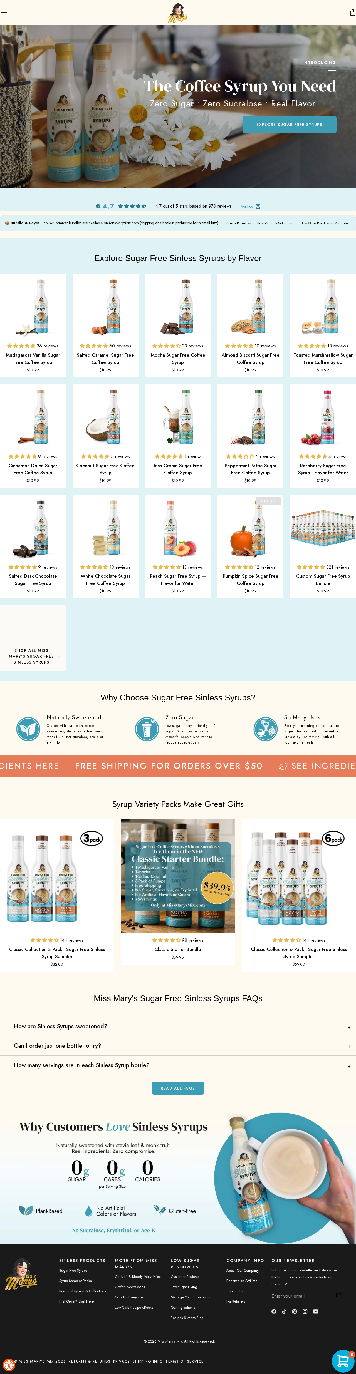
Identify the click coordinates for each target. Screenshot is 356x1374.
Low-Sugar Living (184, 1286)
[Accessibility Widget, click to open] (9, 1365)
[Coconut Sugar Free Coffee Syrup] (106, 417)
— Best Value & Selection (259, 223)
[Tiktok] (284, 1311)
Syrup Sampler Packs (75, 1280)
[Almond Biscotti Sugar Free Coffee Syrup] (250, 306)
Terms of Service (184, 1361)
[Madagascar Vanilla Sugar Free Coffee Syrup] (33, 306)
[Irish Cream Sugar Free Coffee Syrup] (178, 417)
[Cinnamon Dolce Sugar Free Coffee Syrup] (33, 417)
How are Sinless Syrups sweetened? (60, 1026)
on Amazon (324, 223)
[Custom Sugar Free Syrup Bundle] (323, 527)
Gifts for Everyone (129, 1297)
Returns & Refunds (89, 1361)
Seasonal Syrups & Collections (82, 1291)
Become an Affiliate (241, 1280)
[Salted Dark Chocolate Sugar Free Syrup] (33, 527)
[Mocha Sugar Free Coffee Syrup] (178, 306)
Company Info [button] (245, 1261)
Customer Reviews (185, 1276)
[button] (22, 345)
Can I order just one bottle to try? (57, 1046)
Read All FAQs (178, 1088)
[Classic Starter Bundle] (178, 876)
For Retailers (235, 1301)
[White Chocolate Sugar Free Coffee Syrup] (106, 527)
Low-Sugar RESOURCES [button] (185, 1264)
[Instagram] (305, 1311)
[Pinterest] (294, 1311)
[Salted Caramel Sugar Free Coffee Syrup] (106, 306)
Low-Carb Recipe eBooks (134, 1307)
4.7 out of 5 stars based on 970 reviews (193, 206)
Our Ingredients (183, 1307)
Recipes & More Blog (187, 1317)
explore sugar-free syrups (289, 124)
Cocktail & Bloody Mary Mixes (138, 1276)
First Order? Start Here (76, 1301)
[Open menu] (8, 12)
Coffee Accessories (130, 1286)
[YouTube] (315, 1311)
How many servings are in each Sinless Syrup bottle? (82, 1065)
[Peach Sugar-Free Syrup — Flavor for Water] (178, 527)
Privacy (121, 1361)
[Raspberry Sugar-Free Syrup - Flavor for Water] (323, 417)
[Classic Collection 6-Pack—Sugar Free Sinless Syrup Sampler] (299, 876)
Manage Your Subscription (191, 1297)
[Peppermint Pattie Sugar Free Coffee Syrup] (250, 417)
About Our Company (242, 1270)
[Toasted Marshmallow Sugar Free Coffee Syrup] (323, 306)
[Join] (337, 1295)
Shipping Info (148, 1361)
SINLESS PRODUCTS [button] (82, 1261)
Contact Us (234, 1291)
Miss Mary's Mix (170, 1341)
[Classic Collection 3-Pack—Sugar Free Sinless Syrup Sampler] (57, 876)
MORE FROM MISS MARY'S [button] (136, 1264)
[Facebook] (273, 1311)
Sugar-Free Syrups (73, 1270)
